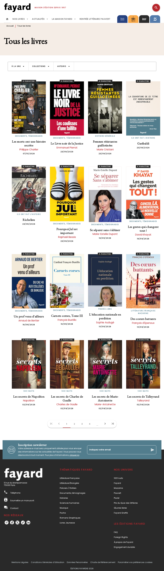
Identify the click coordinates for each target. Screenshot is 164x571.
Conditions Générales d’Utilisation (47, 562)
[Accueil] (17, 7)
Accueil (10, 25)
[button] (18, 66)
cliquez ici (74, 455)
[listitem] (6, 522)
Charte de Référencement (102, 562)
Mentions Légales (20, 562)
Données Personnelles (77, 562)
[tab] (7, 19)
